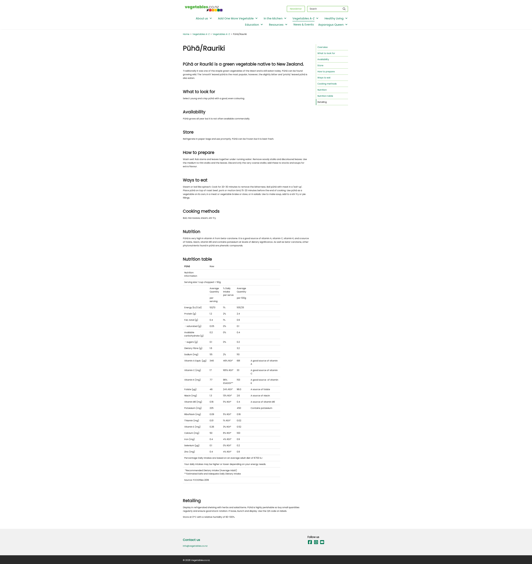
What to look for (326, 53)
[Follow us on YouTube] (322, 542)
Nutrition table (325, 96)
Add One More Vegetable (236, 18)
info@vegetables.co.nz (195, 546)
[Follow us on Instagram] (316, 542)
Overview (322, 47)
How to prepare (326, 71)
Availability (323, 59)
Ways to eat (324, 77)
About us (202, 18)
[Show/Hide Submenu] (210, 18)
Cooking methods (327, 83)
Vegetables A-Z (303, 18)
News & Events (303, 24)
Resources (276, 25)
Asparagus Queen (331, 25)
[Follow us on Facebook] (310, 542)
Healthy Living (334, 18)
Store (320, 65)
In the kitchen (273, 18)
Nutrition (322, 89)
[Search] (344, 9)
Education (252, 25)
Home (186, 34)
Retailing (322, 102)
